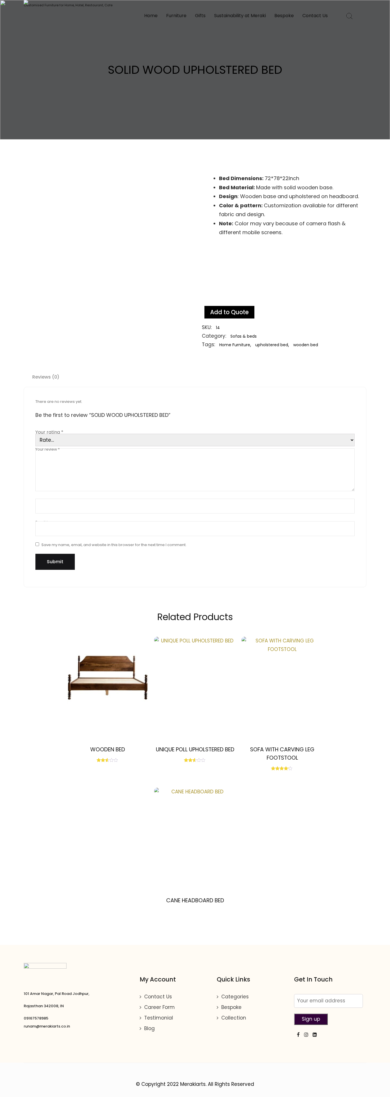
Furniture (176, 15)
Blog (149, 1028)
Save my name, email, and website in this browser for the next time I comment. (113, 544)
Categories (235, 996)
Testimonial (158, 1017)
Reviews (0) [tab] (45, 377)
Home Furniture (234, 345)
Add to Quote (229, 312)
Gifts (200, 15)
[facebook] (297, 1034)
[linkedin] (313, 1034)
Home (151, 15)
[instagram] (304, 1034)
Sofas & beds (243, 336)
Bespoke (284, 15)
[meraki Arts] (68, 2)
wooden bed (305, 345)
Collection (233, 1017)
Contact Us (315, 15)
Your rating (49, 432)
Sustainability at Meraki (240, 15)
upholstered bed (271, 345)
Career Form (159, 1007)
